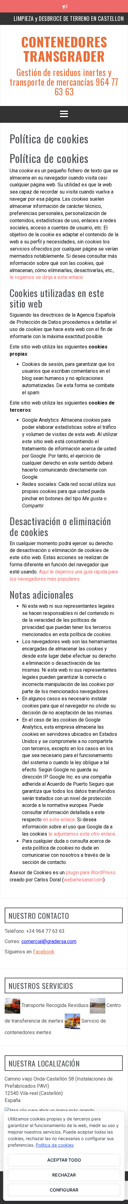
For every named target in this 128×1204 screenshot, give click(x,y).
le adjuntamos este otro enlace (81, 834)
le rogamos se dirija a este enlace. (47, 277)
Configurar (64, 1189)
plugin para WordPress (91, 872)
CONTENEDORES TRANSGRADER (64, 48)
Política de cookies (55, 1145)
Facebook (43, 952)
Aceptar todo (64, 1160)
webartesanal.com (83, 880)
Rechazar (64, 1175)
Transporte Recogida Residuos (55, 1005)
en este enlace (59, 820)
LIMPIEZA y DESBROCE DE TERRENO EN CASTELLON (69, 18)
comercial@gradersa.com (48, 941)
